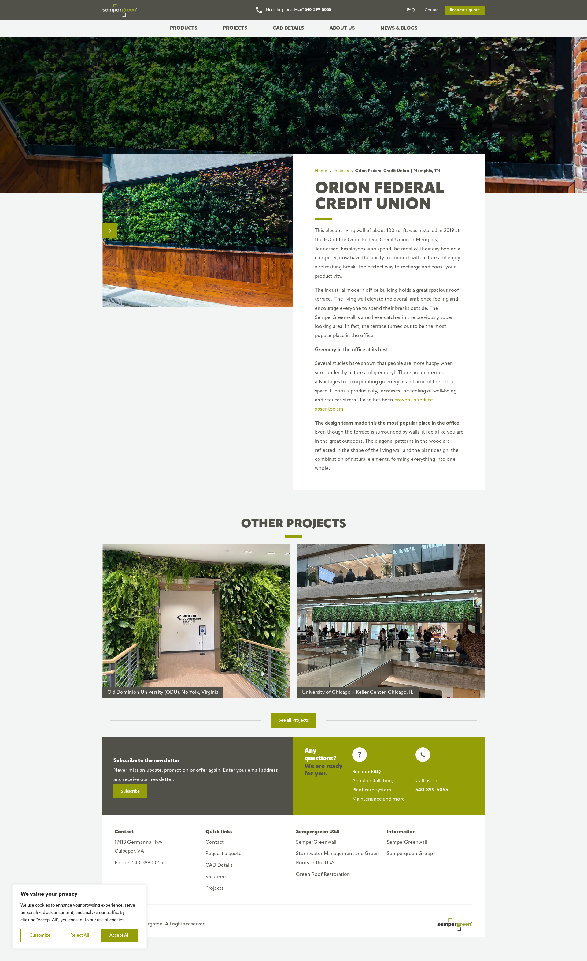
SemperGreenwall (316, 842)
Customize (39, 935)
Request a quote (465, 10)
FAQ (411, 10)
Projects (235, 28)
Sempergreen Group (410, 853)
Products (183, 28)
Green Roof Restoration (323, 874)
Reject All (79, 935)
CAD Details (288, 28)
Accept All (119, 935)
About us (342, 28)
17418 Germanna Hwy (138, 847)
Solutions (216, 877)
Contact (432, 10)
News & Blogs (398, 28)
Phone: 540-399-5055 (139, 863)
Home (321, 171)
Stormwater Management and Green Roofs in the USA (337, 858)
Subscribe (130, 791)
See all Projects (294, 720)
